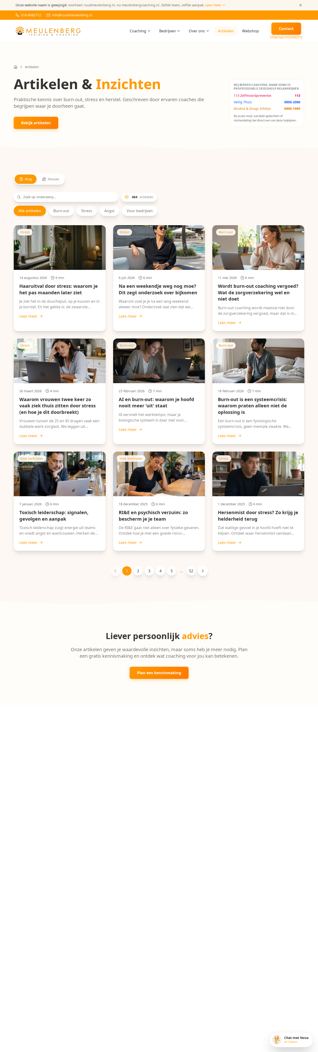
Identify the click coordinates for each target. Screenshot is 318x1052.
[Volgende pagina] (203, 571)
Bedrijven (167, 31)
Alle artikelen (29, 210)
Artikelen (226, 31)
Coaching (138, 31)
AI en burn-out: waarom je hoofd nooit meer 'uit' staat (156, 402)
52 (191, 570)
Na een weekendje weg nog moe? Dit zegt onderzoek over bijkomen (158, 289)
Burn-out (61, 210)
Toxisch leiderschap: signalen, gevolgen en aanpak (53, 515)
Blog (28, 179)
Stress (86, 210)
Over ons (197, 31)
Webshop (250, 31)
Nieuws (53, 179)
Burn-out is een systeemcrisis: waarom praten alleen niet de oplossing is (252, 405)
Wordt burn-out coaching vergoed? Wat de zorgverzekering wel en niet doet (258, 292)
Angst (109, 210)
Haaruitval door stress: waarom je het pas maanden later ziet (58, 289)
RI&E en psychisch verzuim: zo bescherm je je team (153, 515)
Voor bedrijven (140, 210)
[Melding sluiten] (300, 5)
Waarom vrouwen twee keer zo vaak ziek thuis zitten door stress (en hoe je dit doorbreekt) (57, 405)
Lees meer (28, 316)
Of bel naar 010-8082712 (286, 37)
